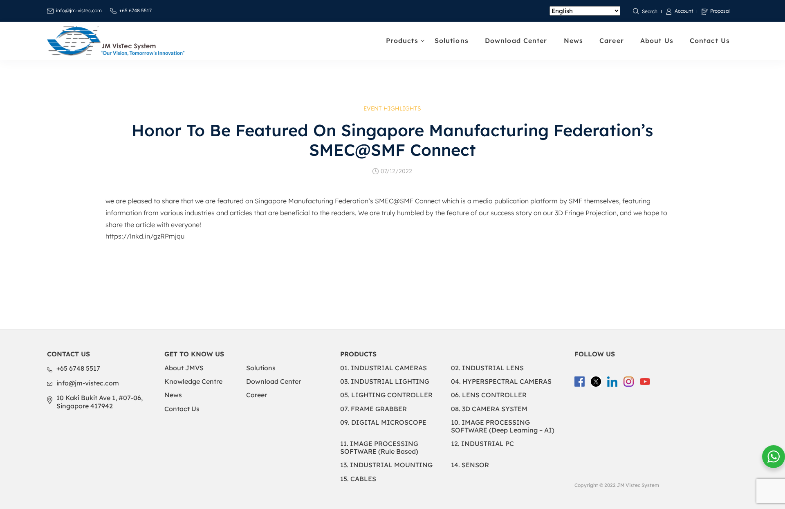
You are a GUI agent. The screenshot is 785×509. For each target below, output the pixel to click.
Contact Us (710, 40)
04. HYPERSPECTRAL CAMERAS (501, 381)
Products (402, 40)
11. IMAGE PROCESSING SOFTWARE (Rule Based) (379, 447)
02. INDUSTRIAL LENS (487, 368)
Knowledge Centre (193, 381)
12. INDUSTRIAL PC (482, 443)
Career (611, 40)
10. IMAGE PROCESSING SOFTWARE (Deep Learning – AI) (502, 426)
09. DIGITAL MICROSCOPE (383, 422)
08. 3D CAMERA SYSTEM (489, 409)
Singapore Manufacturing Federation (311, 201)
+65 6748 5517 (135, 10)
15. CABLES (358, 479)
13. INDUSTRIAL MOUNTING (386, 465)
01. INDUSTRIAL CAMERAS (383, 368)
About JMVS (184, 368)
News (573, 40)
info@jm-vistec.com (79, 10)
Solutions (452, 40)
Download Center (516, 40)
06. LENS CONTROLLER (489, 395)
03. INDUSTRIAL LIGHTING (384, 381)
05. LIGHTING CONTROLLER (386, 395)
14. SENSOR (470, 465)
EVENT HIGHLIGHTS (392, 108)
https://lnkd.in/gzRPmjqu (144, 236)
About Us (656, 40)
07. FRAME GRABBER (373, 409)
